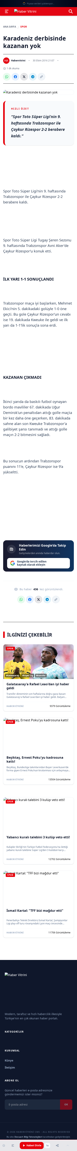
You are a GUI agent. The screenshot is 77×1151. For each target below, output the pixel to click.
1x (47, 1145)
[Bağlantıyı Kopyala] (41, 76)
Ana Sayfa (9, 26)
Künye (9, 1060)
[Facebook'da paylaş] (15, 76)
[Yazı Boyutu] (12, 1145)
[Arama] (71, 11)
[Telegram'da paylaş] (32, 76)
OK (66, 1104)
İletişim (10, 1067)
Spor (23, 26)
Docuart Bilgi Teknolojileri (28, 1136)
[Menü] (6, 11)
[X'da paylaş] (24, 76)
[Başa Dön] (67, 1145)
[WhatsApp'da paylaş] (6, 76)
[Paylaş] (57, 1145)
